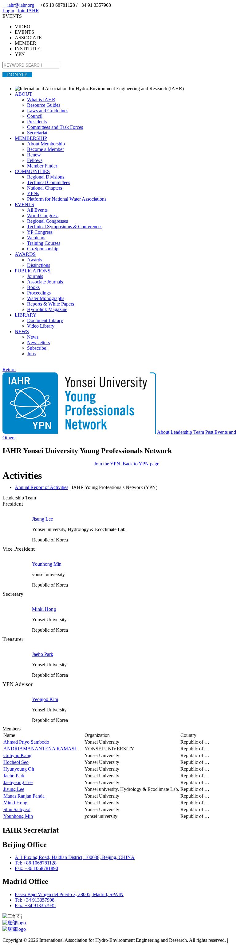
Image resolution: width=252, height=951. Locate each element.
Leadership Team (187, 432)
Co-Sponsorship (42, 248)
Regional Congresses (47, 221)
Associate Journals (45, 281)
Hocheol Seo (16, 762)
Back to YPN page (141, 463)
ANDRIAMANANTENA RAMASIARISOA (49, 748)
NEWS (22, 331)
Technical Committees (48, 182)
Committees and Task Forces (55, 127)
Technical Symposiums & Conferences (64, 226)
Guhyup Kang (17, 755)
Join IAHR (28, 10)
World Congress (42, 215)
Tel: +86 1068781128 (36, 862)
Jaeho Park (42, 654)
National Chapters (44, 188)
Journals (35, 276)
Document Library (45, 320)
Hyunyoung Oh (18, 769)
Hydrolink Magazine (47, 309)
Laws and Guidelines (47, 110)
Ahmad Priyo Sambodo (26, 742)
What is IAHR (41, 99)
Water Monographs (45, 298)
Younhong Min (46, 564)
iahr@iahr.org (18, 5)
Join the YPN (107, 463)
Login (8, 10)
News (32, 337)
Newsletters (38, 342)
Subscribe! (37, 348)
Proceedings (39, 292)
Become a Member (45, 149)
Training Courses (43, 243)
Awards (34, 259)
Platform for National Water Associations (66, 199)
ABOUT (23, 94)
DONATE (17, 74)
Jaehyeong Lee (18, 782)
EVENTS (24, 204)
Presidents (37, 121)
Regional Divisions (45, 176)
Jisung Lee (42, 519)
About (163, 432)
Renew (34, 154)
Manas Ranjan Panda (24, 796)
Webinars (36, 237)
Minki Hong (44, 609)
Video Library (40, 326)
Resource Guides (43, 105)
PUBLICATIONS (32, 270)
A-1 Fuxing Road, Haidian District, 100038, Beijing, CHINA (75, 857)
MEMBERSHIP (31, 138)
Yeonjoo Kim (45, 699)
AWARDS (25, 254)
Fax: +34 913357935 (35, 905)
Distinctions (38, 265)
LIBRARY (26, 315)
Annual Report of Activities (41, 487)
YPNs (33, 193)
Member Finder (42, 165)
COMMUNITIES (32, 171)
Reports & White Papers (50, 303)
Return (9, 369)
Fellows (34, 160)
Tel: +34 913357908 (34, 900)
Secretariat (37, 132)
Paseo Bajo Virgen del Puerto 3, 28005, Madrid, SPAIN (69, 894)
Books (33, 287)
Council (34, 116)
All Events (37, 210)
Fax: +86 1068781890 (36, 868)
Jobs (31, 353)
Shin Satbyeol (16, 809)
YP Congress (40, 232)
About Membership (46, 143)
